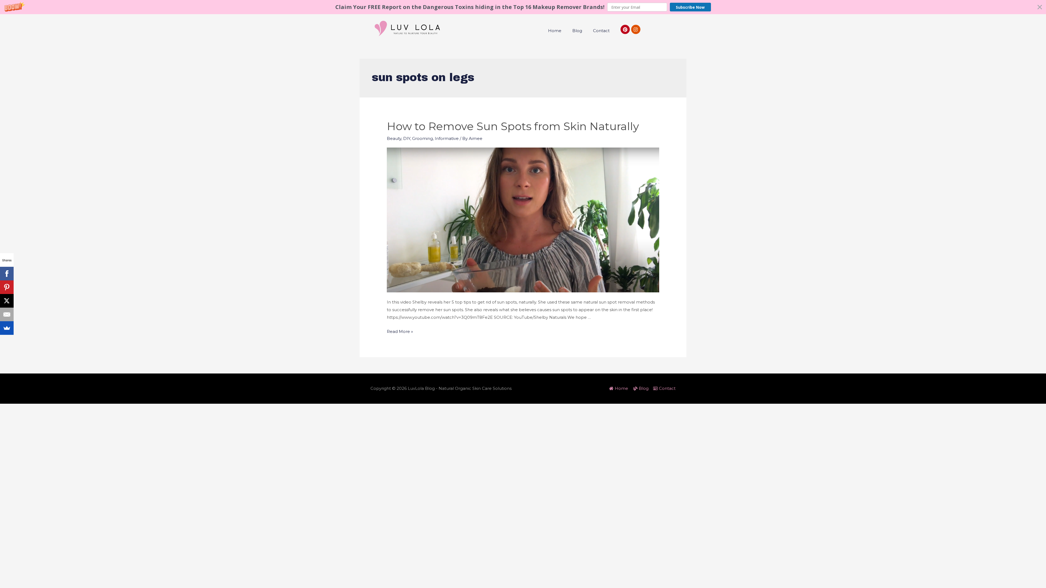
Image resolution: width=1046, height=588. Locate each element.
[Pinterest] (625, 29)
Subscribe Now (690, 7)
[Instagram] (635, 29)
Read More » (400, 331)
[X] (7, 301)
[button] (523, 7)
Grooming (422, 138)
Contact (601, 30)
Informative (447, 138)
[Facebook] (7, 273)
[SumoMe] (7, 328)
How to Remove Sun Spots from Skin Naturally (513, 126)
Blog (577, 30)
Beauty (394, 138)
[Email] (7, 314)
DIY (406, 138)
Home (554, 30)
